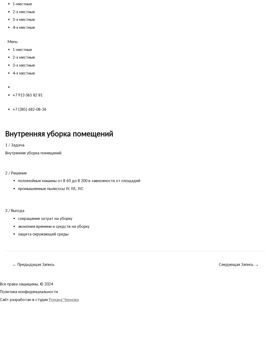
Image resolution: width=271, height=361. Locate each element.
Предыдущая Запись (33, 264)
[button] (135, 42)
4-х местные (24, 27)
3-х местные (24, 19)
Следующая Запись (239, 264)
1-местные (22, 3)
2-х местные (24, 11)
